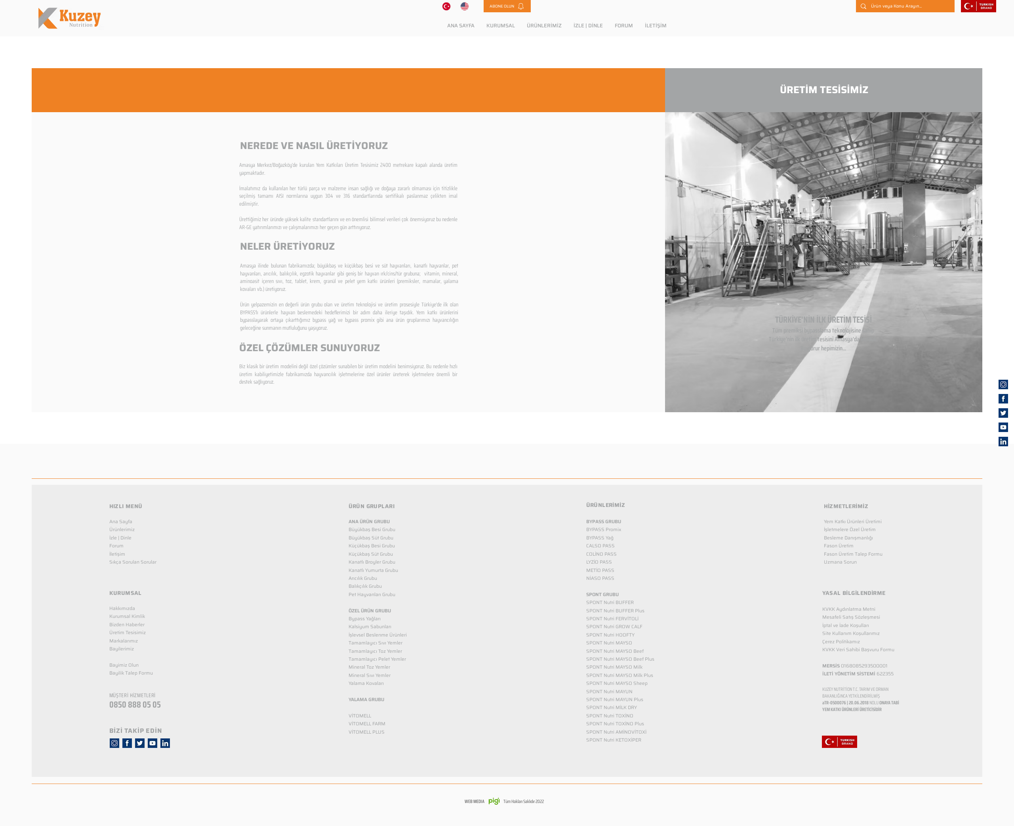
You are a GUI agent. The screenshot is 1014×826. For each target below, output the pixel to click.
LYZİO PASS (599, 562)
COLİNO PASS (601, 554)
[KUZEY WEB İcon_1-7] (1003, 413)
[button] (507, 6)
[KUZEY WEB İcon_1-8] (1003, 398)
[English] (465, 6)
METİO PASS (600, 570)
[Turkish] (446, 6)
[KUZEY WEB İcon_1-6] (1003, 384)
